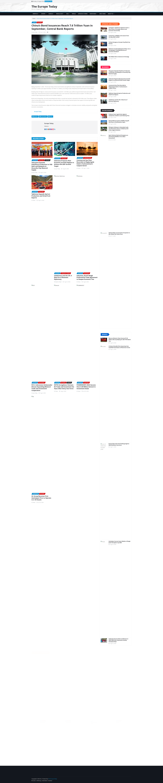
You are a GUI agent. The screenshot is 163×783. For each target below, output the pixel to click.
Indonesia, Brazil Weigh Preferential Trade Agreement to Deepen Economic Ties (87, 277)
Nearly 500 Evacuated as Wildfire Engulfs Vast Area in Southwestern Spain (119, 121)
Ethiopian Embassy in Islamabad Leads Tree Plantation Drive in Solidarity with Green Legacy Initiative (118, 129)
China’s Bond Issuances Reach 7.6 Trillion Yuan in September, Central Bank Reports (55, 18)
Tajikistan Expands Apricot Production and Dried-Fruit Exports (41, 196)
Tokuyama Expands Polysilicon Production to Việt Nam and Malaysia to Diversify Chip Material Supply (42, 166)
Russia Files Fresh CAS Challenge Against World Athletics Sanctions (119, 444)
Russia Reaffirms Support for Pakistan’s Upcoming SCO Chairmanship (118, 755)
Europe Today (34, 32)
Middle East (59, 13)
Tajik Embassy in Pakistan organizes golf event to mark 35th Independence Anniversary (43, 755)
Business (35, 116)
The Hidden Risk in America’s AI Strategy (119, 56)
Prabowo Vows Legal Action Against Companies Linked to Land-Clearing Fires (119, 115)
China (51, 116)
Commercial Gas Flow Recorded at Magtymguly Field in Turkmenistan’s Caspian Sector (85, 163)
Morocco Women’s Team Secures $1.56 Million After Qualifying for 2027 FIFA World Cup (120, 340)
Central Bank (43, 116)
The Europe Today (44, 6)
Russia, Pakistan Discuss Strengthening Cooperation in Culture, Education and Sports (67, 755)
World (74, 13)
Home (34, 18)
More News (93, 13)
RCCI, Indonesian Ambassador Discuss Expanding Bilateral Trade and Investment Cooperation (42, 387)
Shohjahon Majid (58, 281)
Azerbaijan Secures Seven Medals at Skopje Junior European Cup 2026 (119, 542)
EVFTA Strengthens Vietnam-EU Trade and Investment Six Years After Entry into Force (64, 386)
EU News (78, 168)
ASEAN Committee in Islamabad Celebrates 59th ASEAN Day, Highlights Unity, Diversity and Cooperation (93, 756)
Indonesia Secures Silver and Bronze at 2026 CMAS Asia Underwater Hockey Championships (118, 640)
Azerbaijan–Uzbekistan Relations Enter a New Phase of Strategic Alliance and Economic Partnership (119, 29)
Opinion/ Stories (83, 13)
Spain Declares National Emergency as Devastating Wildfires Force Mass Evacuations (118, 137)
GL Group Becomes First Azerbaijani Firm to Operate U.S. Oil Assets (41, 498)
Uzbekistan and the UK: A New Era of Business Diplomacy (63, 277)
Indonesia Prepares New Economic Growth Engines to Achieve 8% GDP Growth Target (64, 163)
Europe (43, 13)
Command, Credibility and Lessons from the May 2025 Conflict (119, 36)
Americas (35, 13)
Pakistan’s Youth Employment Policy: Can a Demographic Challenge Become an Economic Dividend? (120, 50)
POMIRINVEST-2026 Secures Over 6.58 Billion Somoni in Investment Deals (86, 386)
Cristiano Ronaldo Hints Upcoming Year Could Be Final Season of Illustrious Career (119, 346)
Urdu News (102, 13)
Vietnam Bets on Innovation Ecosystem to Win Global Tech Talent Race (119, 233)
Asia (67, 13)
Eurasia (51, 13)
